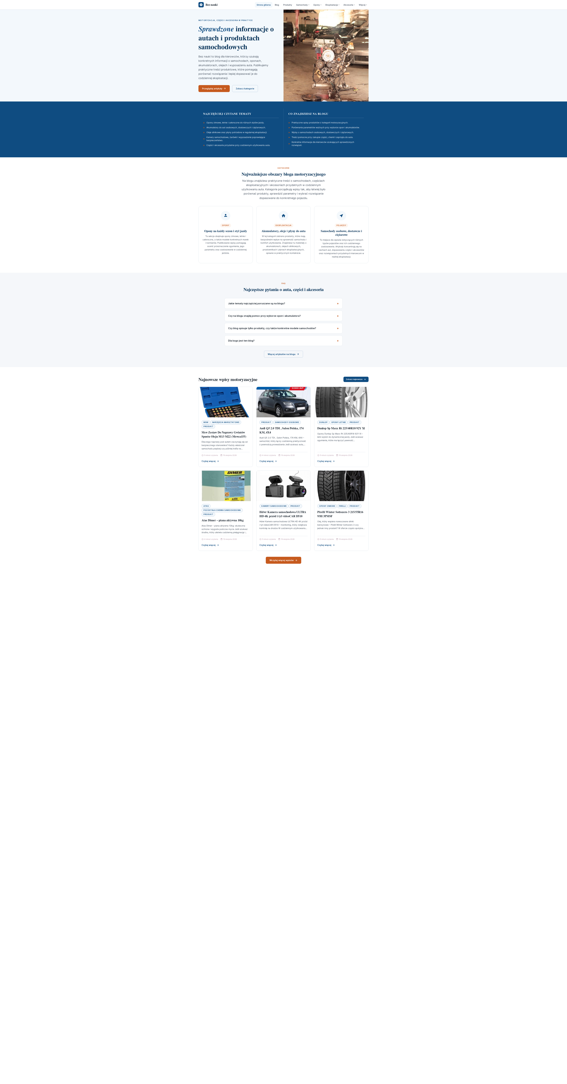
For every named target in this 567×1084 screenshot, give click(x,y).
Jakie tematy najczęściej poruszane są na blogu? (256, 303)
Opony (316, 5)
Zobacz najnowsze (354, 379)
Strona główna (264, 5)
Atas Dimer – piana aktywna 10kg (223, 520)
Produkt (208, 426)
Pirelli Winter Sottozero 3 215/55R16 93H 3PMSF (340, 514)
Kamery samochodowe (274, 506)
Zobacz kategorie (245, 88)
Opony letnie (338, 422)
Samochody (302, 5)
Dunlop (323, 422)
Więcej (362, 5)
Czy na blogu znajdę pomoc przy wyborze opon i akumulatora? (264, 315)
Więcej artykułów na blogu (281, 354)
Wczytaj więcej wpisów (281, 560)
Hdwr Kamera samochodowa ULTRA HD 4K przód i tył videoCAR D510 (282, 514)
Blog (277, 5)
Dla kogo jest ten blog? (241, 340)
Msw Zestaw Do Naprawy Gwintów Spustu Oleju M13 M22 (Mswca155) (224, 434)
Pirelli (342, 506)
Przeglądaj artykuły (212, 88)
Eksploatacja (331, 5)
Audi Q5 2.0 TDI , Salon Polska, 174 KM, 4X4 (281, 430)
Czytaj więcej (209, 461)
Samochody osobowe (287, 422)
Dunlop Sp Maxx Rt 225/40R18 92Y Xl (341, 428)
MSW (205, 422)
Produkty (287, 5)
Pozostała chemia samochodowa (222, 510)
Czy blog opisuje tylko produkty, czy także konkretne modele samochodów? (272, 328)
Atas (206, 506)
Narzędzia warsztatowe (225, 422)
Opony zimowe (327, 506)
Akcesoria (348, 5)
